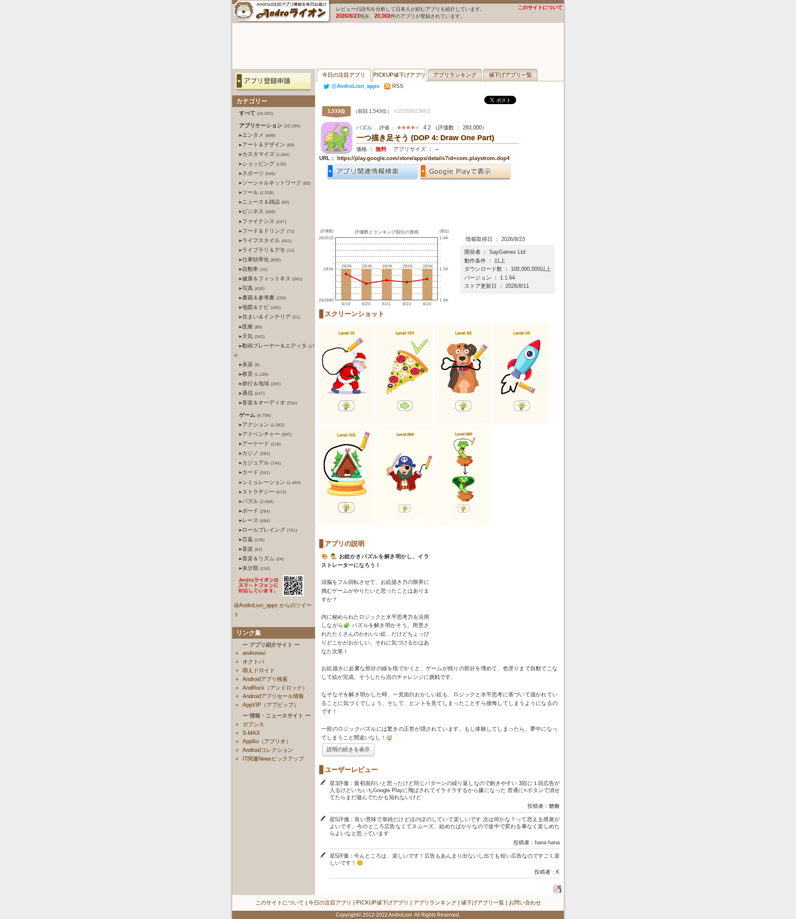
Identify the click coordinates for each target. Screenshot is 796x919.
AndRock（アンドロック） (275, 688)
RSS (397, 86)
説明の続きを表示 (348, 749)
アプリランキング (454, 75)
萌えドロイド (259, 670)
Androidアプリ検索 (265, 679)
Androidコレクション (268, 750)
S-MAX (251, 733)
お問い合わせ (525, 903)
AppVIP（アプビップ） (271, 705)
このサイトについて (540, 7)
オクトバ (253, 662)
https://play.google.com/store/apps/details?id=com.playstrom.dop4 (423, 158)
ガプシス (253, 724)
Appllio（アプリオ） (267, 741)
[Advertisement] (398, 46)
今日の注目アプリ (343, 75)
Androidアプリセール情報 (273, 696)
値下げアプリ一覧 (510, 75)
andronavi (254, 653)
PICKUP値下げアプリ (399, 75)
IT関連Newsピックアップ (273, 759)
